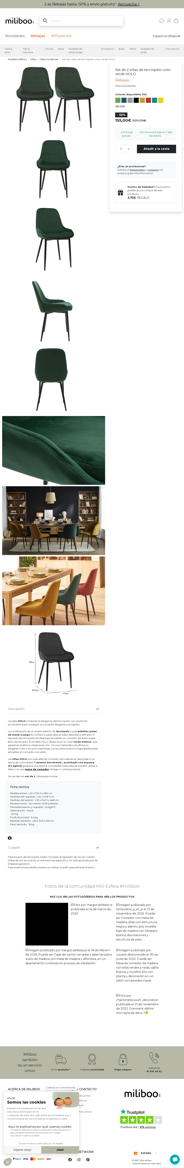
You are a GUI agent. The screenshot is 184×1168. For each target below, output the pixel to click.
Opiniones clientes (76, 1100)
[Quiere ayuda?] (175, 1159)
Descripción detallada (125, 85)
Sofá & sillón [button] (8, 51)
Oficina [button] (49, 49)
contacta (153, 170)
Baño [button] (122, 49)
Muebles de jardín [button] (147, 51)
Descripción (16, 709)
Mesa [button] (61, 49)
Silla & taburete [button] (28, 51)
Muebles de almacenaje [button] (75, 51)
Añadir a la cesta (156, 149)
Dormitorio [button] (107, 49)
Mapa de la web (74, 1105)
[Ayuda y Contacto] (161, 21)
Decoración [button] (173, 49)
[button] (46, 924)
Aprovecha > (129, 4)
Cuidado (14, 847)
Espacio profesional (166, 36)
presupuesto (137, 170)
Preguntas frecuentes (78, 1095)
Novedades (15, 36)
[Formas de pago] (34, 1158)
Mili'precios (61, 36)
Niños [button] (133, 49)
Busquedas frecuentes (78, 1111)
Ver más (120, 106)
